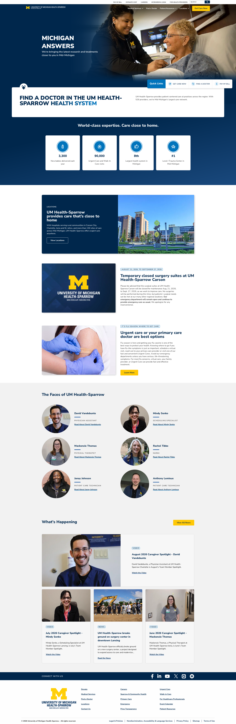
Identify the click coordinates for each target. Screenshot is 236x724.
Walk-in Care (165, 694)
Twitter (176, 676)
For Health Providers (178, 2)
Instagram (184, 676)
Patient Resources (167, 709)
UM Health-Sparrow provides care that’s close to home (73, 216)
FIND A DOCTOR (203, 84)
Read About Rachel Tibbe (164, 457)
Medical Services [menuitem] (134, 8)
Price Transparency (128, 709)
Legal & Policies (116, 721)
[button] (207, 1)
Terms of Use (209, 721)
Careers (144, 2)
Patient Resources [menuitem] (167, 8)
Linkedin (159, 676)
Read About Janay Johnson (85, 489)
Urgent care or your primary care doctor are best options (151, 335)
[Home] (46, 8)
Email (192, 676)
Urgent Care (165, 689)
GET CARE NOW (179, 84)
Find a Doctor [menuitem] (151, 8)
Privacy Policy (183, 721)
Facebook (152, 676)
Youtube (167, 676)
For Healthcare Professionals (172, 699)
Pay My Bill (117, 2)
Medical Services (88, 694)
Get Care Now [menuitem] (201, 8)
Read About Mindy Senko (164, 424)
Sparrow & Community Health (133, 694)
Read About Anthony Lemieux (166, 489)
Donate (84, 689)
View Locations (57, 240)
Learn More (129, 372)
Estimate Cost (131, 2)
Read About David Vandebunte (87, 424)
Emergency (125, 704)
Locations (85, 704)
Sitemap (196, 721)
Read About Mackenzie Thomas (87, 457)
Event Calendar (166, 704)
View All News (184, 522)
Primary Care (126, 699)
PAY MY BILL (225, 84)
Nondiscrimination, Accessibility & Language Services (149, 721)
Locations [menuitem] (183, 8)
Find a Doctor (87, 699)
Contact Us (85, 709)
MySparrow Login (158, 2)
